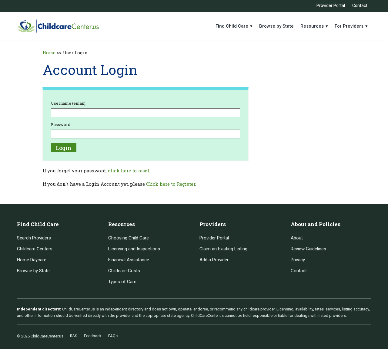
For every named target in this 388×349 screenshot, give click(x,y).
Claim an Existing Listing (223, 249)
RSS (73, 336)
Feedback (93, 336)
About (297, 238)
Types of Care (122, 281)
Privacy (298, 260)
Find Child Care (234, 26)
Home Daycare (31, 260)
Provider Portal (330, 5)
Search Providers (34, 238)
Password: (61, 124)
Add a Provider (214, 260)
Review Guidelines (308, 249)
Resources (314, 26)
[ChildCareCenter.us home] (58, 26)
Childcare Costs (124, 270)
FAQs (113, 336)
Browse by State (276, 26)
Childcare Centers (34, 249)
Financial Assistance (128, 260)
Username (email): (68, 103)
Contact (359, 5)
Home (48, 52)
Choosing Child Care (128, 238)
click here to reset (128, 171)
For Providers (351, 26)
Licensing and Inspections (134, 249)
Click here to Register (170, 184)
